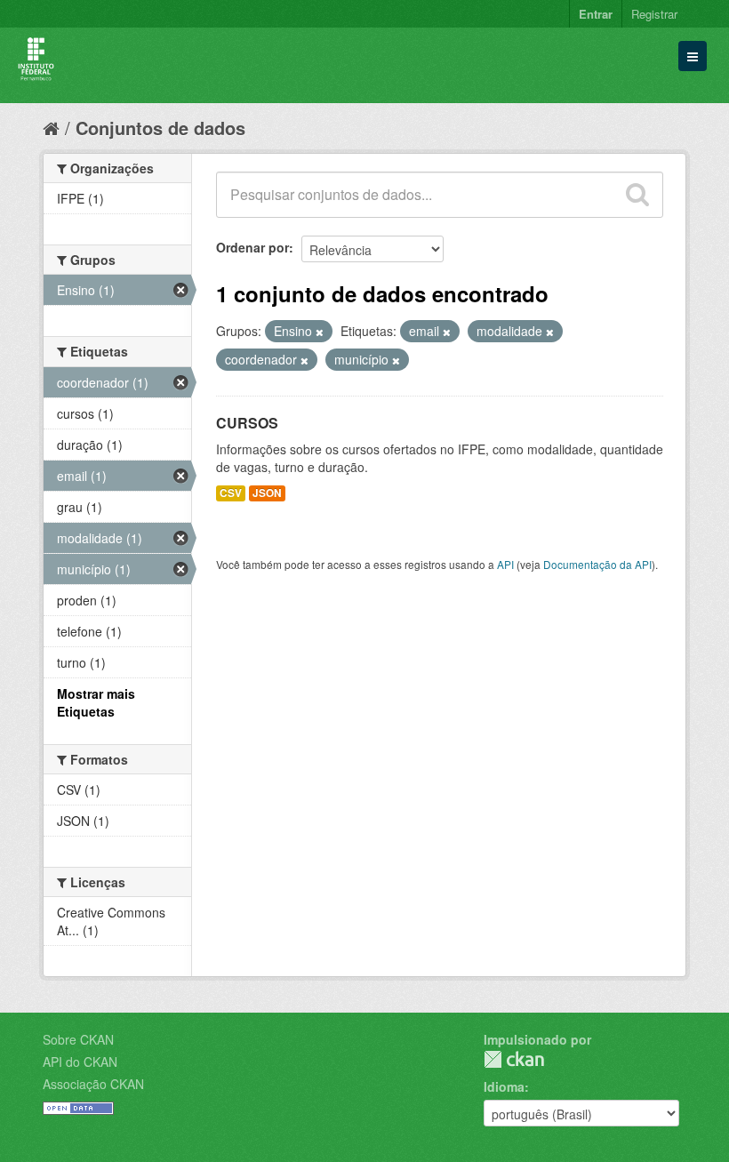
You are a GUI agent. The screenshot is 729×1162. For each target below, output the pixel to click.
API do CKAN (80, 1061)
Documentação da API (597, 564)
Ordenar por (252, 247)
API (505, 564)
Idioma (504, 1086)
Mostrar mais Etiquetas (96, 702)
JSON (267, 493)
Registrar (654, 13)
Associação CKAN (93, 1084)
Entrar (596, 13)
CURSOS (247, 423)
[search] (637, 194)
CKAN (514, 1059)
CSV (231, 493)
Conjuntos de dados (160, 127)
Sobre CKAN (78, 1039)
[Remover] (320, 332)
